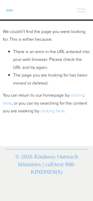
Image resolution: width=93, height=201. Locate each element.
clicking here (52, 111)
